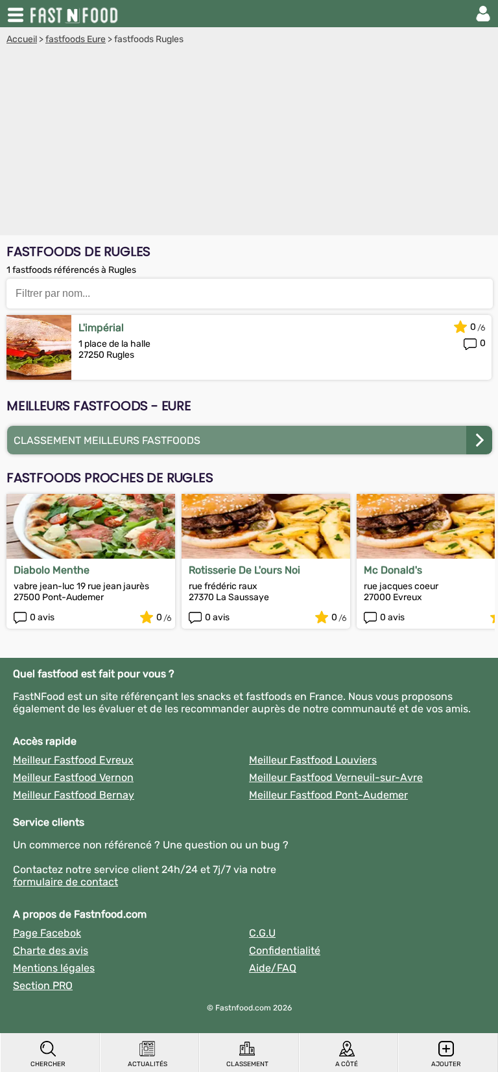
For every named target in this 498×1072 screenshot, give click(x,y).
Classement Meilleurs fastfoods (107, 440)
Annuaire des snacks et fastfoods (75, 13)
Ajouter (446, 1064)
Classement (247, 1064)
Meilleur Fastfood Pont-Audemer (328, 795)
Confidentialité (284, 950)
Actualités (147, 1064)
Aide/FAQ (272, 968)
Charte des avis (50, 950)
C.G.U (262, 933)
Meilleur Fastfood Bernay (73, 795)
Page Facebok (47, 933)
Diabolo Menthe (51, 570)
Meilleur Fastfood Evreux (73, 760)
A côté (346, 1064)
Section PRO (43, 985)
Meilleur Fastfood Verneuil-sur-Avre (336, 777)
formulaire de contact (65, 882)
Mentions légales (54, 968)
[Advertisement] (249, 142)
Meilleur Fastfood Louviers (313, 760)
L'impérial (101, 327)
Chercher (47, 1064)
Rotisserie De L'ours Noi (244, 570)
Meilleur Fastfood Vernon (73, 777)
